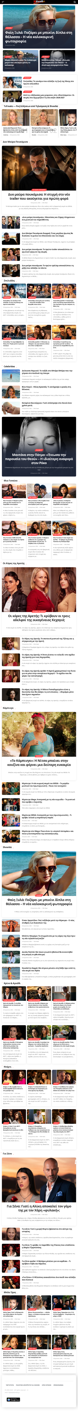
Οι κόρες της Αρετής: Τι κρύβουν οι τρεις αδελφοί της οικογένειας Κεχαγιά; (39, 618)
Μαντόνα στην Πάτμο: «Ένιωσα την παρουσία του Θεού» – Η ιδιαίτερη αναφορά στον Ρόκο (56, 62)
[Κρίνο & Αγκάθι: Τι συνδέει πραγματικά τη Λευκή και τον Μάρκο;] (14, 993)
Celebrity (45, 56)
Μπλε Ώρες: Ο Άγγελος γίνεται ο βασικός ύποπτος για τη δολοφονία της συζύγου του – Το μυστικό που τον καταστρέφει (14, 1354)
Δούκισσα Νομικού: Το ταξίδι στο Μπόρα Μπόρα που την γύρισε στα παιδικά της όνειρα (47, 371)
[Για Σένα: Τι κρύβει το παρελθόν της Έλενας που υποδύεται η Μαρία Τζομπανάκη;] (11, 1250)
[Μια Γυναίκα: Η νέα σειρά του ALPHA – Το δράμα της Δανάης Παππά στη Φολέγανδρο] (64, 528)
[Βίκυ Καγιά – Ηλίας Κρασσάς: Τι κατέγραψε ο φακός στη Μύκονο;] (11, 392)
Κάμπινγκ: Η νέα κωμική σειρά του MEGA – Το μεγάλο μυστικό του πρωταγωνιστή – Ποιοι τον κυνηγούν (45, 784)
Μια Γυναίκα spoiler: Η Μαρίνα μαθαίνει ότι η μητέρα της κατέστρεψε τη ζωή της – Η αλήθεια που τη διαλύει (38, 540)
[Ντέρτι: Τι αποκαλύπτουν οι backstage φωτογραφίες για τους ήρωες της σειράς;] (39, 1077)
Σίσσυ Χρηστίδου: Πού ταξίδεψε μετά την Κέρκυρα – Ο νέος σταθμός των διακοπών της (48, 921)
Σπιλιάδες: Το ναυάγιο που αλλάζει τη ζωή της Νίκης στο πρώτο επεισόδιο (48, 82)
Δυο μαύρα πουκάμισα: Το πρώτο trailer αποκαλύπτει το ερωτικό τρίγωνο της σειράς (47, 250)
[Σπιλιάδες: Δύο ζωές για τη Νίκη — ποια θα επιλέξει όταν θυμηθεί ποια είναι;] (39, 291)
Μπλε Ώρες (63, 135)
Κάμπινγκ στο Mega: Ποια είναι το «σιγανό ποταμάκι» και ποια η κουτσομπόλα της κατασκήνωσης (47, 832)
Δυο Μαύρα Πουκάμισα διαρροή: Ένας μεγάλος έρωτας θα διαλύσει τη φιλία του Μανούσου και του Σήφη (47, 234)
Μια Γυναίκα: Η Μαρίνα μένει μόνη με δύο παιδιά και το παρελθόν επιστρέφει (13, 502)
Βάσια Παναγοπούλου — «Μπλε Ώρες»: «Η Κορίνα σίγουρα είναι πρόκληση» (39, 1314)
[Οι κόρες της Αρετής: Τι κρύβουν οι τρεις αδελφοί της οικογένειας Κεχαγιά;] (39, 589)
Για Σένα (7, 1153)
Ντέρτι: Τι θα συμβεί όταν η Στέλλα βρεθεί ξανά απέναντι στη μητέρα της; (13, 1088)
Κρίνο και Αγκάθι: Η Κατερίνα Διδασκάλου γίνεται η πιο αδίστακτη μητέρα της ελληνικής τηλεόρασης (13, 1045)
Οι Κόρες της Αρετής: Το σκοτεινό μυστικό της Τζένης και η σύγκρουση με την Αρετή (48, 639)
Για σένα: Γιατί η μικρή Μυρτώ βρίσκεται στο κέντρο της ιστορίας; (47, 1230)
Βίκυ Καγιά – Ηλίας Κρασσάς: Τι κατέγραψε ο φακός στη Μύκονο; (46, 388)
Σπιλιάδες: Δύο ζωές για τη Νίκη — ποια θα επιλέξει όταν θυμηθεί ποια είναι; (39, 302)
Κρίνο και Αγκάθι (9, 1000)
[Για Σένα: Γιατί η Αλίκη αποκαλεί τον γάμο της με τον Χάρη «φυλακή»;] (39, 1180)
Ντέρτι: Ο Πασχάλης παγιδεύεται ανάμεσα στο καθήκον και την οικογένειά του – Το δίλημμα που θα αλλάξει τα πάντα (39, 1130)
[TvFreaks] (39, 2)
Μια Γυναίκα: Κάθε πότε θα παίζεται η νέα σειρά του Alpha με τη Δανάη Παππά (13, 539)
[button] (3, 2)
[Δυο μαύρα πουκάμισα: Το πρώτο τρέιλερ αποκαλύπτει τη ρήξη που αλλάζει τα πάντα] (11, 270)
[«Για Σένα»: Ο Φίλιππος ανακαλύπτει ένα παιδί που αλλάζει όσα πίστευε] (11, 1282)
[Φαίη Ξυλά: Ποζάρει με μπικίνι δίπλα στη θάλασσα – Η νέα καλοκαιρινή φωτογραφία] (39, 873)
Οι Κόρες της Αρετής (14, 563)
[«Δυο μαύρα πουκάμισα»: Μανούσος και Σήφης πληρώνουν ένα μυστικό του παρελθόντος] (11, 222)
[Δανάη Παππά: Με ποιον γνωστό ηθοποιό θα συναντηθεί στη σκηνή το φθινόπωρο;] (11, 957)
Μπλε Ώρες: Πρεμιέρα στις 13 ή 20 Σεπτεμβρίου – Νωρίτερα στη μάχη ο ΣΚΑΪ (64, 1314)
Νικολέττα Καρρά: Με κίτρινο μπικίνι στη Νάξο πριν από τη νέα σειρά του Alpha (48, 969)
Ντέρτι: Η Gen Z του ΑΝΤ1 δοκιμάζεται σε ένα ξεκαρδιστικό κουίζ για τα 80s (13, 1128)
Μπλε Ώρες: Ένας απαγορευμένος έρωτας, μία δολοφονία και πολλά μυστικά (63, 1353)
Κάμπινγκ (8, 708)
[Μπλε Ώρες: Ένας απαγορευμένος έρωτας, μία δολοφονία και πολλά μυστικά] (64, 1342)
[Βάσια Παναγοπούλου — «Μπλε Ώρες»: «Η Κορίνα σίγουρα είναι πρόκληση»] (39, 1302)
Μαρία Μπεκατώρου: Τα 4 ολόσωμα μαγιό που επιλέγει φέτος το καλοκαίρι (20, 62)
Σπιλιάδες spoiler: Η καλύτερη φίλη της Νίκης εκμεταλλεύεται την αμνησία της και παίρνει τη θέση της (63, 303)
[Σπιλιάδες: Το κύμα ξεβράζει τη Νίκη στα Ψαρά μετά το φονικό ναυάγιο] (14, 332)
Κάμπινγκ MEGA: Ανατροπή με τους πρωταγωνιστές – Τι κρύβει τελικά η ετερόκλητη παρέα (47, 816)
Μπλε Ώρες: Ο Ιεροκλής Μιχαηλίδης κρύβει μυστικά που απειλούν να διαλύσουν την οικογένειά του (37, 1354)
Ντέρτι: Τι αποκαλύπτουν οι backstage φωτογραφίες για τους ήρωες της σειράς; (37, 1088)
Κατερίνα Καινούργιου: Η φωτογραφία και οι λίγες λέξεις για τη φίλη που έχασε (43, 130)
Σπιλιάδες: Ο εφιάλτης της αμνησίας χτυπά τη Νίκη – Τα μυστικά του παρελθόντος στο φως (63, 344)
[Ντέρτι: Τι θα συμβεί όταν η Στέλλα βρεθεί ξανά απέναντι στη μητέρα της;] (14, 1077)
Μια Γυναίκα (10, 480)
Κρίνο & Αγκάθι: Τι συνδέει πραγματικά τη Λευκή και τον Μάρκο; (13, 1005)
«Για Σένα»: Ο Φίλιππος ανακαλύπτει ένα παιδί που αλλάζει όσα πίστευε (49, 1278)
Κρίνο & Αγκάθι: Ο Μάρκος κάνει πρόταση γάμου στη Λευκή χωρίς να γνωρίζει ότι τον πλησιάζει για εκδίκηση (64, 1006)
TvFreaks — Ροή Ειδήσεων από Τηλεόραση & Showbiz (31, 106)
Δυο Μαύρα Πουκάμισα (15, 142)
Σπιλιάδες (27, 78)
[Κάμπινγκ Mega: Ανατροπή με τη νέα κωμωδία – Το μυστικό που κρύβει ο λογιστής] (11, 804)
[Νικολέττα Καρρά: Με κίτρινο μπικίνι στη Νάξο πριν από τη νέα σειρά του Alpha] (11, 973)
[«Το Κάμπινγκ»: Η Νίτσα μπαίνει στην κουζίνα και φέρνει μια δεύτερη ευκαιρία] (39, 734)
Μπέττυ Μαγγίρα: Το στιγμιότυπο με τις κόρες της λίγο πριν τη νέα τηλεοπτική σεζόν (48, 937)
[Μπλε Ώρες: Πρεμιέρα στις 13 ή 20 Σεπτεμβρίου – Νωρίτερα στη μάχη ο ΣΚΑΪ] (64, 1302)
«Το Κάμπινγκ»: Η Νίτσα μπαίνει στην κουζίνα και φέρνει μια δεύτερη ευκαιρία (39, 762)
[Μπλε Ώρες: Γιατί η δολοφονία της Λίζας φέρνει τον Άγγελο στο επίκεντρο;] (14, 1302)
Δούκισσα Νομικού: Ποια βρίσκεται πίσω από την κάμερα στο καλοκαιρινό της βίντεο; (15, 130)
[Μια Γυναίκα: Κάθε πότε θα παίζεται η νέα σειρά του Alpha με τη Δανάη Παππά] (14, 528)
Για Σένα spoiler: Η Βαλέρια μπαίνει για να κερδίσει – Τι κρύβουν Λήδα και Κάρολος (46, 1262)
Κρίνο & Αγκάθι (12, 983)
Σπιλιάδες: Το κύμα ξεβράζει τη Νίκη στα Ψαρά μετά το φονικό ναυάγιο (13, 343)
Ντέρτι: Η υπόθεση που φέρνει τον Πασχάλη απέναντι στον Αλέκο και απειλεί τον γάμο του (63, 1088)
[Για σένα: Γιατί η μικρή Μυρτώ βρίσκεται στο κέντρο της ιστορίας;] (11, 1234)
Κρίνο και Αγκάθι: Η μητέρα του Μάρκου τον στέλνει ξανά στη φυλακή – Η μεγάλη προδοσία (38, 1044)
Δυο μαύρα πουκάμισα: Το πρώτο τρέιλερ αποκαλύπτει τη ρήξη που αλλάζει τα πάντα (48, 266)
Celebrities (9, 366)
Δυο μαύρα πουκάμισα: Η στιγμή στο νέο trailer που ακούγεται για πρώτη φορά (39, 196)
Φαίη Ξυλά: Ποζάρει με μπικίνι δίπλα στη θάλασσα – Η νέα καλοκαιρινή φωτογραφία (38, 36)
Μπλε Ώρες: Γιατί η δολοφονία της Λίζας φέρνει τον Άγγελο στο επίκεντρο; (13, 1314)
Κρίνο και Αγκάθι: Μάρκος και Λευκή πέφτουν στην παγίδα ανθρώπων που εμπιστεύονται (38, 1005)
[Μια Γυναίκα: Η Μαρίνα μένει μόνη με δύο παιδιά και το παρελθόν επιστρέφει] (14, 491)
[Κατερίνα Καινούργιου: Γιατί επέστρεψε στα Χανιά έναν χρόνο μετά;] (11, 408)
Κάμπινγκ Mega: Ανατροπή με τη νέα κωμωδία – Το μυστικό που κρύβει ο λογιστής (48, 800)
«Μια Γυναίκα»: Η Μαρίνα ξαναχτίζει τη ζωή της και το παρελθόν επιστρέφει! (62, 502)
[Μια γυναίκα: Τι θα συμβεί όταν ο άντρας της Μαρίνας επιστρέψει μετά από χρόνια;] (39, 491)
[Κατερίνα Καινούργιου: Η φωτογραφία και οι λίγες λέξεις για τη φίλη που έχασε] (44, 117)
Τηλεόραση (27, 91)
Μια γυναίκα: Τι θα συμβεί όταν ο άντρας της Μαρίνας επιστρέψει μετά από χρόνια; (38, 502)
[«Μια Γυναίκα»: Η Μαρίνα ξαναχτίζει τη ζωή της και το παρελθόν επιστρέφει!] (64, 491)
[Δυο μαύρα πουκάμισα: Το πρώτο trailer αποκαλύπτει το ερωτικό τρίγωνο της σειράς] (11, 254)
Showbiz (9, 28)
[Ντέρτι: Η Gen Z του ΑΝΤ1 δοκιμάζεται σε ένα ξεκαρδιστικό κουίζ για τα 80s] (14, 1116)
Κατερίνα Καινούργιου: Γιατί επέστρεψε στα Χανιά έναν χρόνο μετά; (47, 404)
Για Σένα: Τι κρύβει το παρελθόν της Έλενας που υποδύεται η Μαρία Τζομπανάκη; (48, 1246)
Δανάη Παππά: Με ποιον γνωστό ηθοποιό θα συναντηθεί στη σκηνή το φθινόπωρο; (47, 953)
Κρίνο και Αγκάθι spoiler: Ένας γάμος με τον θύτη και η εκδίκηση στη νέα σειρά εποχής (63, 1044)
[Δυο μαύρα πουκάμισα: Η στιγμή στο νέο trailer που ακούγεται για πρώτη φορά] (39, 168)
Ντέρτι (7, 1067)
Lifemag (8, 56)
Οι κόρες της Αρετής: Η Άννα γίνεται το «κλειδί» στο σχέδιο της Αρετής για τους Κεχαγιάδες (48, 655)
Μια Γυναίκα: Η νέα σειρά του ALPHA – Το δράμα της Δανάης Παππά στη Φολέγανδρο (63, 539)
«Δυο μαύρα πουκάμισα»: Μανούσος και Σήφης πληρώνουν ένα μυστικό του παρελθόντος (48, 218)
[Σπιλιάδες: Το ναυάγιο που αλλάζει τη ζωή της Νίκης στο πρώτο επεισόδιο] (12, 82)
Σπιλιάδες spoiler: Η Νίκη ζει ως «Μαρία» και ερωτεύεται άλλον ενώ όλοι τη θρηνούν (38, 343)
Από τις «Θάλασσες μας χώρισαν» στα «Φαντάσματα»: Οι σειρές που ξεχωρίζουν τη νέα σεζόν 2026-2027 (48, 96)
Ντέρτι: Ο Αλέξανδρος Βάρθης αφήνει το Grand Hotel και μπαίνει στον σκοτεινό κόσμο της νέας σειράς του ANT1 (63, 1129)
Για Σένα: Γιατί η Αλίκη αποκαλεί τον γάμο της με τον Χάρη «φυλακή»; (39, 1208)
